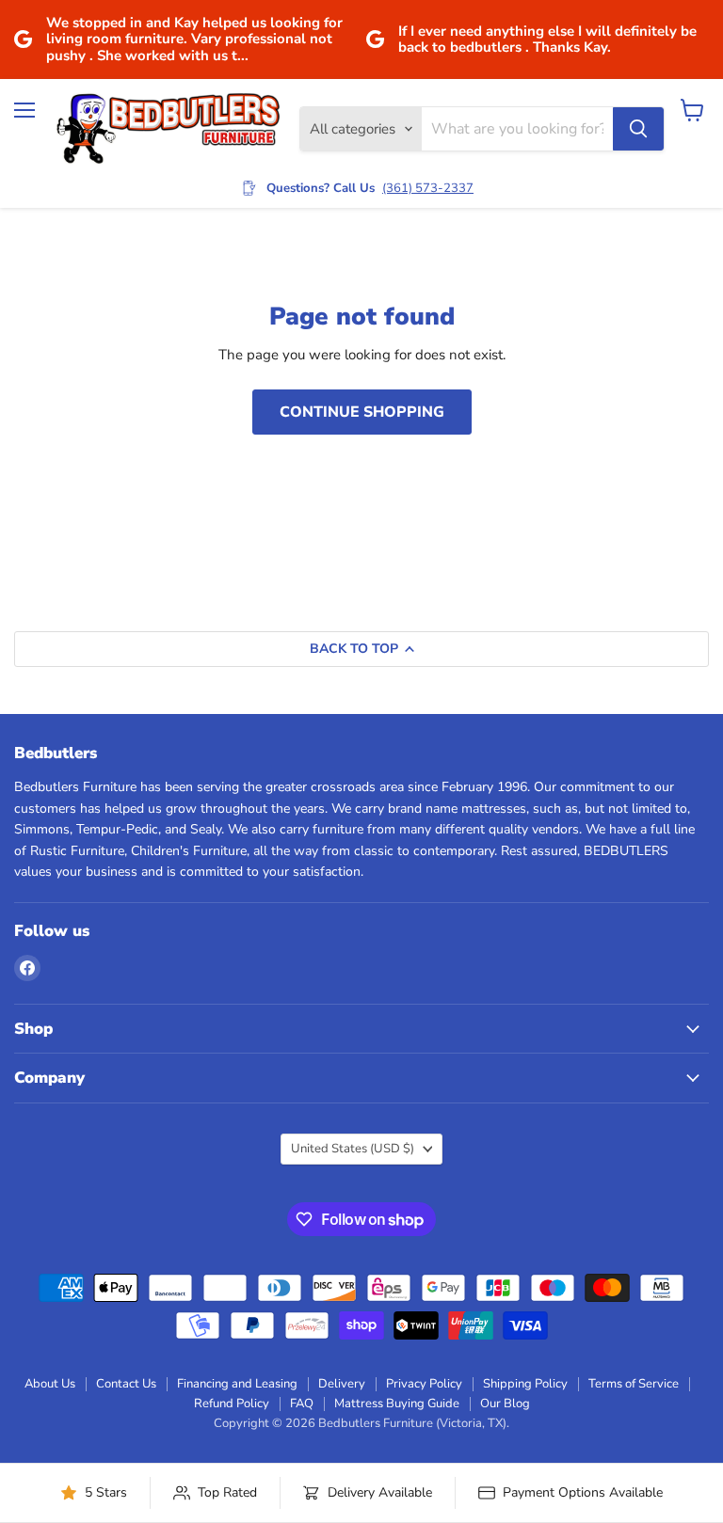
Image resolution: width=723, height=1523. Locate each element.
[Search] (638, 129)
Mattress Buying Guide (396, 1403)
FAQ (301, 1403)
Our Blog (505, 1403)
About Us (49, 1383)
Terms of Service (633, 1383)
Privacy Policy (424, 1383)
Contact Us (126, 1383)
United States (352, 1148)
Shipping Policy (525, 1383)
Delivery (341, 1383)
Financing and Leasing (237, 1383)
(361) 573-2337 (428, 188)
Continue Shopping (362, 412)
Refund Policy (231, 1403)
